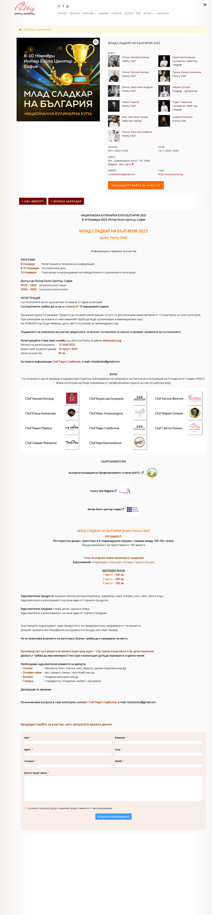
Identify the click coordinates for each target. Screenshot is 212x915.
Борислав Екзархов (183, 57)
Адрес (27, 749)
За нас (147, 13)
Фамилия (120, 737)
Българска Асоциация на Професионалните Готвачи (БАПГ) (105, 472)
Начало (62, 13)
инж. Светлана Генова (135, 117)
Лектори (75, 13)
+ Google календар (66, 201)
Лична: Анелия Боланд (135, 57)
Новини (103, 13)
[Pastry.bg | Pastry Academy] (24, 8)
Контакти (163, 13)
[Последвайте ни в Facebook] (64, 6)
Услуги (128, 13)
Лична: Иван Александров (137, 87)
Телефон (29, 761)
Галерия (116, 13)
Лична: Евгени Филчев (135, 72)
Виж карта (125, 164)
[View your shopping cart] (205, 4)
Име (26, 737)
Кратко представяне (35, 772)
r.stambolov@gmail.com (121, 174)
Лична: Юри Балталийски (137, 131)
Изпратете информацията (114, 816)
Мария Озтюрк (181, 87)
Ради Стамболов (182, 102)
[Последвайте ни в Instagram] (60, 6)
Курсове (88, 13)
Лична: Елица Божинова (186, 72)
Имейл (118, 761)
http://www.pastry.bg (170, 174)
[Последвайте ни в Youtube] (68, 6)
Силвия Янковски (182, 117)
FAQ (138, 13)
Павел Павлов (130, 102)
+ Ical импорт (33, 201)
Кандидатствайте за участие (135, 185)
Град (117, 749)
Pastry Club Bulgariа (101, 491)
